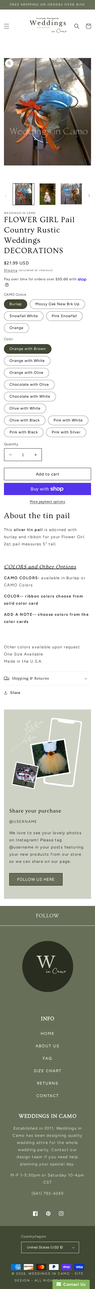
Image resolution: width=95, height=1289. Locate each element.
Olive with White (25, 408)
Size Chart (47, 1070)
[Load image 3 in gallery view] (71, 194)
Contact (47, 1095)
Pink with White (68, 420)
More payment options (47, 502)
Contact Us (73, 1284)
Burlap (16, 304)
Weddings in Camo (49, 1273)
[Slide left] (6, 195)
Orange (16, 328)
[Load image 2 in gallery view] (47, 194)
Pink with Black (24, 432)
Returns (47, 1083)
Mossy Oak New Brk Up (57, 304)
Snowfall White (24, 316)
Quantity (11, 444)
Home (48, 1033)
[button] (6, 26)
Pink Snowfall (64, 316)
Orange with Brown (28, 349)
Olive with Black (25, 420)
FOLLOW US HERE (36, 879)
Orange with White (27, 360)
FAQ (47, 1058)
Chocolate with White (30, 396)
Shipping (10, 270)
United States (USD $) (45, 1247)
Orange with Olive (27, 372)
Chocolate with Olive (29, 384)
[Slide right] (89, 195)
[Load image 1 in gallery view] (23, 194)
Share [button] (15, 692)
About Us (47, 1046)
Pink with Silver (66, 432)
